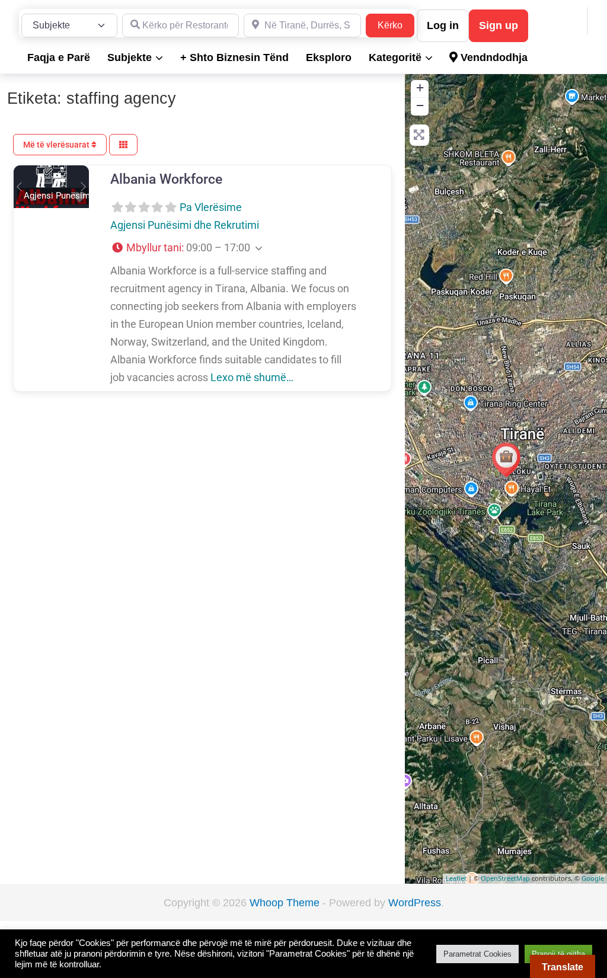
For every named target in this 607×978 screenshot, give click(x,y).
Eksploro (329, 57)
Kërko (396, 25)
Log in (443, 25)
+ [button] (420, 87)
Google (593, 878)
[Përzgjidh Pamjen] (123, 145)
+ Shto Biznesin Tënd (234, 57)
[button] (19, 186)
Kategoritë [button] (395, 57)
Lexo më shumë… (251, 377)
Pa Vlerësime (211, 207)
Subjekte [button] (129, 57)
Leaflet (456, 878)
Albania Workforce (166, 179)
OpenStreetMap (505, 878)
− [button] (420, 105)
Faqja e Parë (58, 57)
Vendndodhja (493, 57)
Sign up (498, 25)
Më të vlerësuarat (57, 144)
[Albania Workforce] (506, 460)
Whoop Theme (286, 903)
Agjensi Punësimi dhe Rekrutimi (184, 225)
